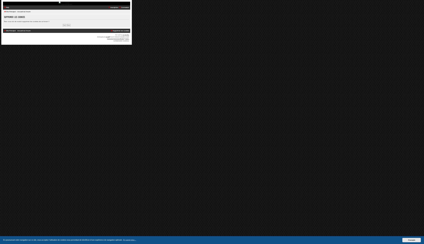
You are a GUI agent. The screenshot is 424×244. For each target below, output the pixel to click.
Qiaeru (127, 39)
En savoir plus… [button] (129, 240)
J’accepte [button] (411, 240)
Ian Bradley (126, 35)
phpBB (107, 37)
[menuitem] (6, 7)
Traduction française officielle (115, 39)
